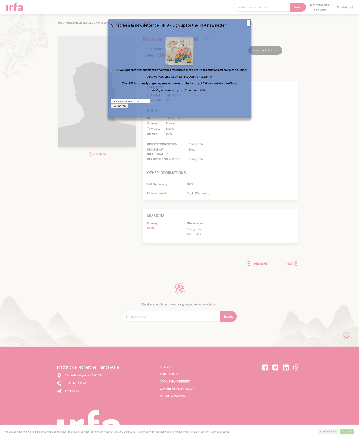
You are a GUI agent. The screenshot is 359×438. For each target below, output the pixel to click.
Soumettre (120, 106)
